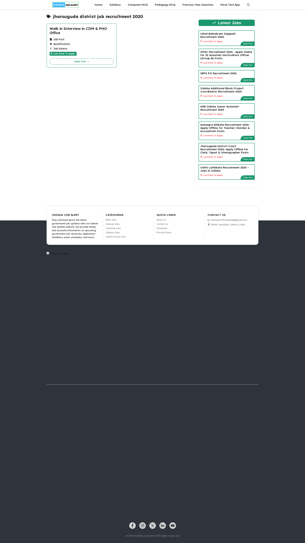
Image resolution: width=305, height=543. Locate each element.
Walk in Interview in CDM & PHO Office (78, 31)
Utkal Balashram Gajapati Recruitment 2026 (218, 35)
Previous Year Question (198, 4)
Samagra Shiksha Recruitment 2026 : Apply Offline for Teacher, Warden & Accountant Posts (225, 128)
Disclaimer (162, 228)
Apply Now (248, 43)
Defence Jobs (113, 232)
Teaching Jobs (113, 228)
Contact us (162, 224)
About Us (161, 219)
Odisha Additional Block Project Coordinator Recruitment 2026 (222, 90)
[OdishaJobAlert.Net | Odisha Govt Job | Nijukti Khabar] (65, 5)
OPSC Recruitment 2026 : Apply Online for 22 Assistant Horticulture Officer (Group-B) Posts (226, 55)
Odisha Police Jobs (116, 236)
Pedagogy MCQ (165, 4)
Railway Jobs (113, 224)
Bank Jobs (111, 219)
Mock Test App (230, 4)
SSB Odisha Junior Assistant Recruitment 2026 (219, 108)
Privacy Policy (164, 232)
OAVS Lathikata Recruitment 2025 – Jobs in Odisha (224, 169)
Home (98, 4)
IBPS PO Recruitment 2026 (218, 73)
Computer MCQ (138, 4)
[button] (248, 5)
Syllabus (115, 4)
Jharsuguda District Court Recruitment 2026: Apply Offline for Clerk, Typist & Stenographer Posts (224, 149)
